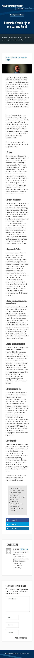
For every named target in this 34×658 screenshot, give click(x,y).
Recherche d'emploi (15, 38)
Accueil (4, 38)
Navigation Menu (17, 15)
